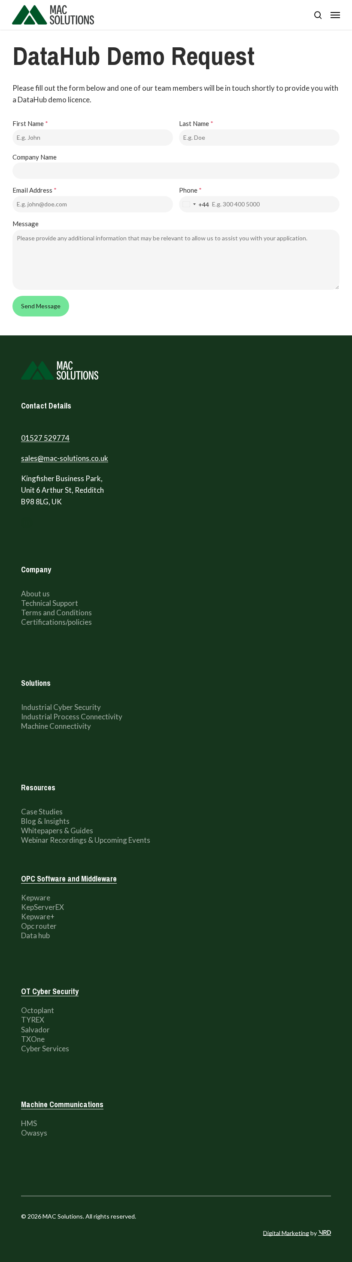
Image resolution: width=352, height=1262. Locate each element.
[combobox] (194, 204)
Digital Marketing (286, 1233)
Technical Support (50, 603)
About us (36, 593)
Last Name (196, 123)
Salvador (35, 1029)
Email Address (34, 190)
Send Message (41, 306)
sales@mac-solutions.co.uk (64, 458)
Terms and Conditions (56, 612)
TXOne (33, 1039)
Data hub (35, 935)
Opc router (39, 925)
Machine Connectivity (56, 726)
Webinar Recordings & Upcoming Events (85, 839)
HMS (29, 1123)
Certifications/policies (56, 621)
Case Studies (42, 811)
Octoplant (37, 1010)
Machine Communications (62, 1104)
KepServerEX (42, 907)
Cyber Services (45, 1048)
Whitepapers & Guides (57, 830)
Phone (190, 190)
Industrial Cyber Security (61, 707)
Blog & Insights (45, 821)
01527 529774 (45, 437)
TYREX (32, 1019)
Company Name (34, 157)
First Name (30, 123)
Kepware (35, 897)
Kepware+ (38, 916)
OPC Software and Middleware (69, 878)
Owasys (34, 1132)
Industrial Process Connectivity (71, 716)
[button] (335, 15)
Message (25, 223)
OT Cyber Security (50, 991)
